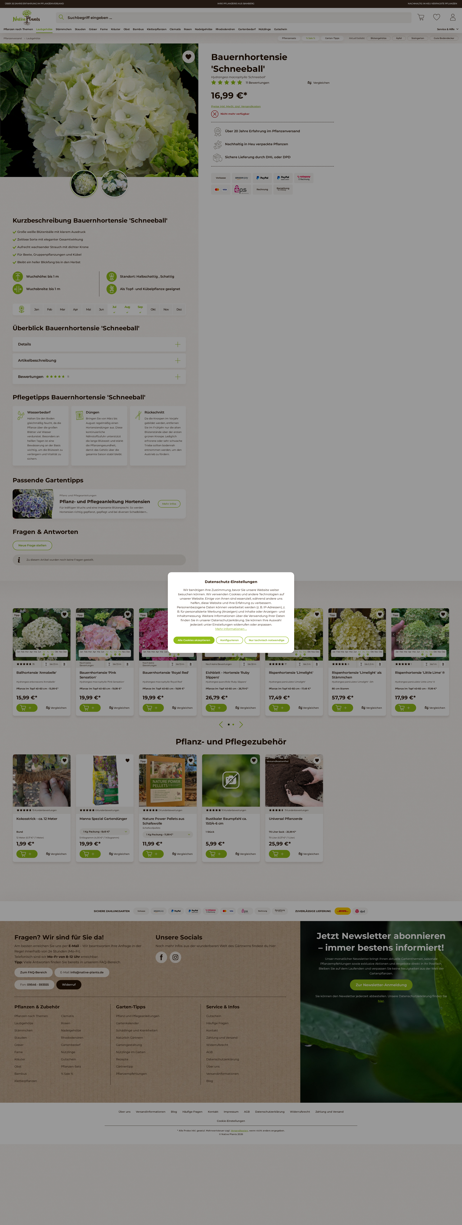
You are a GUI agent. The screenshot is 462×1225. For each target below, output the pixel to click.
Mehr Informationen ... (231, 629)
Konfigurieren (229, 640)
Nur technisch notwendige (266, 640)
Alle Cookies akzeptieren (194, 640)
